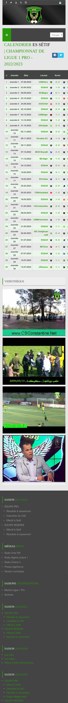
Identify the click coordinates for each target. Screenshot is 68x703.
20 (6, 199)
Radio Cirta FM (12, 552)
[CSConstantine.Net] (34, 14)
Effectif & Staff (13, 520)
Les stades (9, 658)
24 (6, 226)
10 (6, 131)
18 (6, 185)
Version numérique (14, 571)
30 (6, 266)
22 (6, 212)
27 (6, 246)
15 (6, 165)
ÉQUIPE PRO (11, 506)
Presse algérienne (13, 566)
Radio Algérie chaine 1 (16, 557)
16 (6, 172)
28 (6, 253)
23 (6, 219)
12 (6, 145)
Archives (8, 594)
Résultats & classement (18, 511)
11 (6, 138)
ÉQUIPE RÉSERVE (14, 525)
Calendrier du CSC (16, 515)
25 (6, 233)
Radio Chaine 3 (12, 562)
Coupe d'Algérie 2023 (16, 696)
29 (6, 260)
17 (6, 178)
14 (6, 158)
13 (6, 151)
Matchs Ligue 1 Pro (14, 590)
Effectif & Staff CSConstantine (19, 662)
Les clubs (9, 654)
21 (6, 206)
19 (6, 192)
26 (6, 239)
